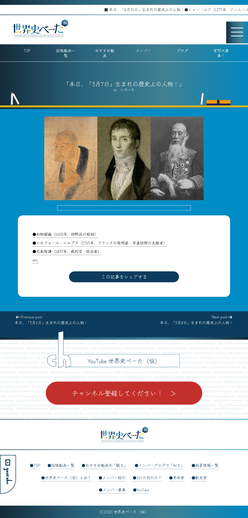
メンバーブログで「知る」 (161, 465)
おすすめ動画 (104, 52)
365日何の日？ (149, 477)
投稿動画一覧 (65, 52)
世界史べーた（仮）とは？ (68, 477)
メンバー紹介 (113, 477)
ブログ (182, 50)
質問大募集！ (221, 52)
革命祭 (178, 477)
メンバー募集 (114, 490)
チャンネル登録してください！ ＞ (124, 393)
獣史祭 (201, 477)
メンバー (143, 50)
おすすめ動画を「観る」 (106, 465)
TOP (26, 50)
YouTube (143, 490)
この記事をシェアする (124, 276)
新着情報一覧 (206, 465)
